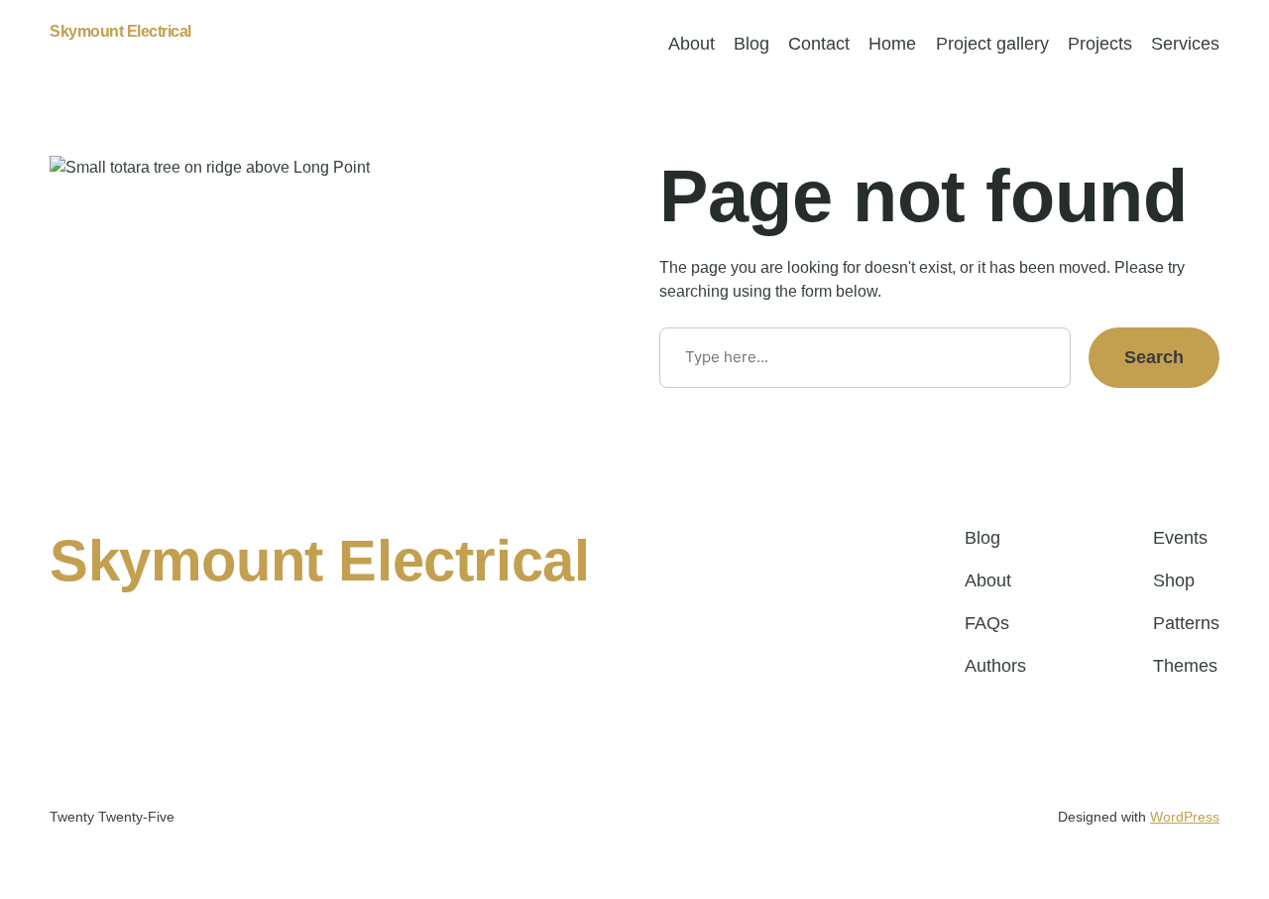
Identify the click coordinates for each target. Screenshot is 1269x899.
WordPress (1184, 817)
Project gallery (992, 44)
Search (1154, 357)
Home (892, 44)
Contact (819, 44)
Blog (751, 44)
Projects (1100, 44)
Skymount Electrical (120, 31)
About (691, 44)
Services (1185, 44)
